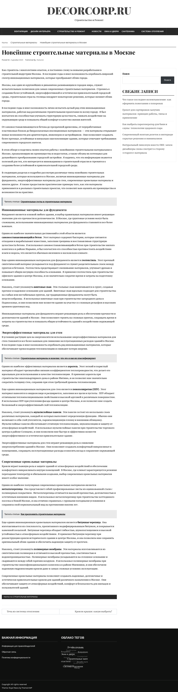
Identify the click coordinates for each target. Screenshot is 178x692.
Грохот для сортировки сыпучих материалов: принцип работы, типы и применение (144, 113)
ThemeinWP (27, 688)
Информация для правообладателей (18, 646)
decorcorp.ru (89, 10)
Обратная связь (9, 652)
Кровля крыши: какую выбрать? (93, 611)
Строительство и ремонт (71, 31)
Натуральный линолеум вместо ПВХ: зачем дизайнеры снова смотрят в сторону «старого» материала (147, 149)
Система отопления (152, 31)
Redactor (40, 60)
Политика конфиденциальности (16, 657)
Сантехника (128, 31)
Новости (96, 31)
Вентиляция (21, 31)
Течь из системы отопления (23, 611)
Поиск (126, 73)
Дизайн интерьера (41, 31)
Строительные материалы (25, 597)
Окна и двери (111, 31)
